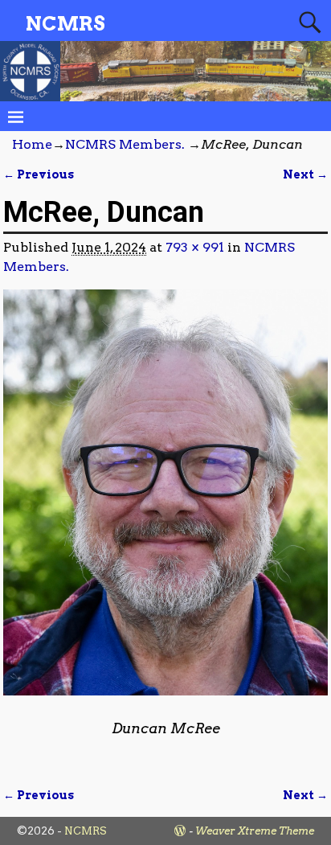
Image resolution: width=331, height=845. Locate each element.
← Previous (38, 174)
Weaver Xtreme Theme (254, 831)
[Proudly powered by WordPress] (180, 831)
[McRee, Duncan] (165, 502)
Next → (305, 174)
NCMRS (65, 23)
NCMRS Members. (125, 144)
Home (32, 144)
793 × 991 (195, 247)
